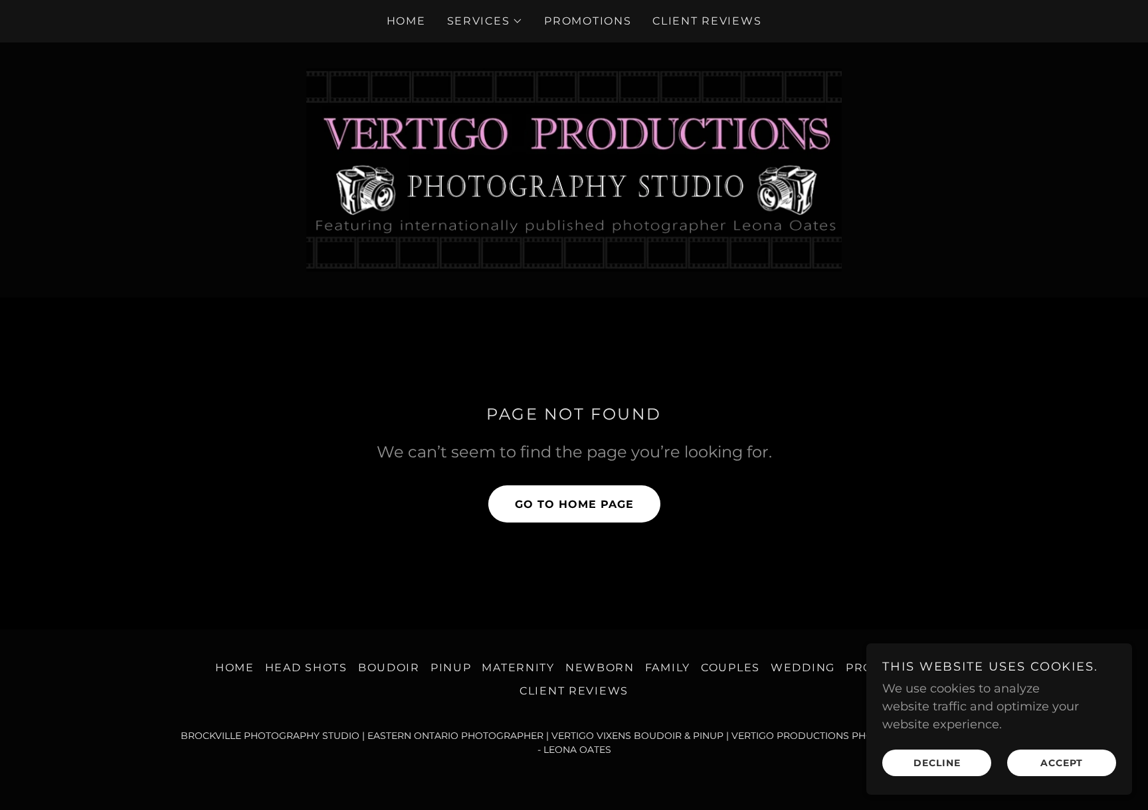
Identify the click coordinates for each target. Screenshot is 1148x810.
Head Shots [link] (306, 667)
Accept (1061, 762)
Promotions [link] (587, 21)
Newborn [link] (599, 667)
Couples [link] (730, 667)
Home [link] (406, 21)
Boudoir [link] (389, 667)
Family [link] (667, 667)
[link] (573, 169)
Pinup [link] (451, 667)
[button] (485, 21)
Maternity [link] (518, 667)
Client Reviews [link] (706, 21)
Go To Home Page (574, 504)
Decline (937, 762)
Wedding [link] (803, 667)
